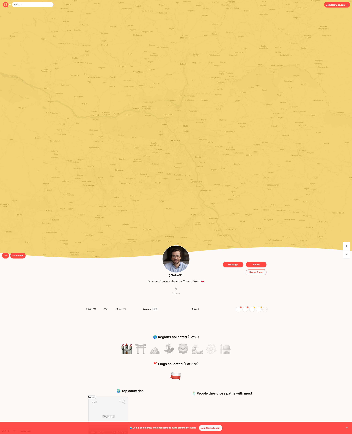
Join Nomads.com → (337, 4)
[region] (176, 143)
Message (233, 264)
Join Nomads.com (210, 428)
